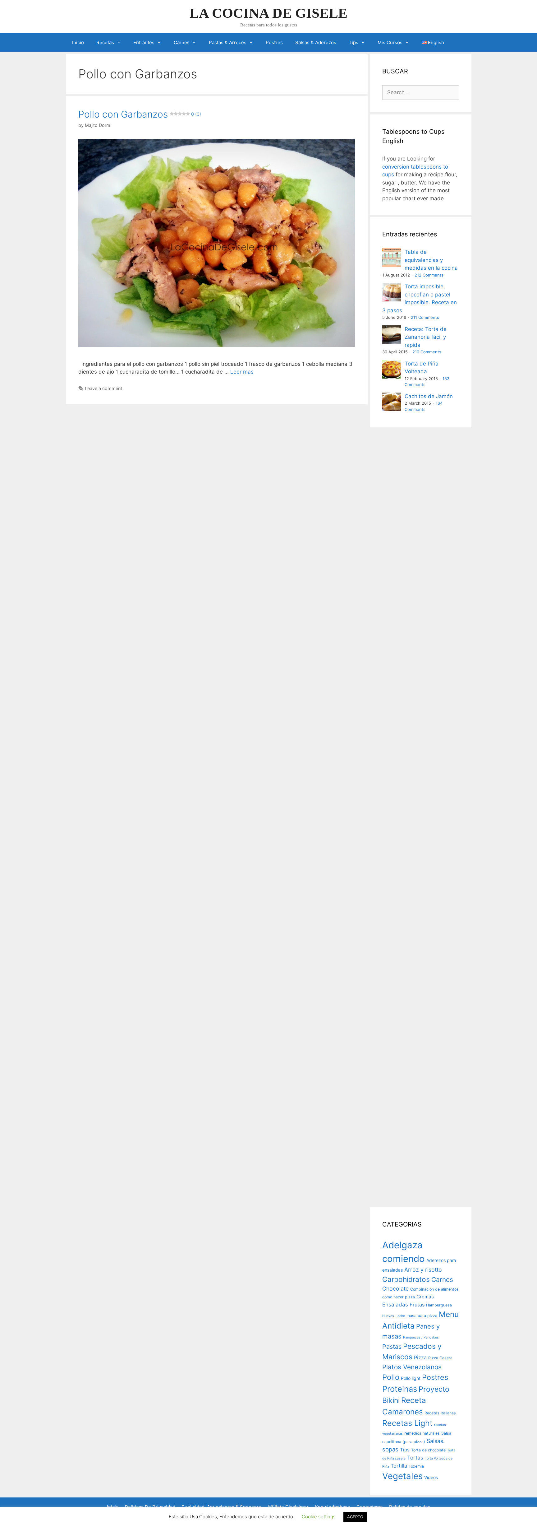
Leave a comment (103, 388)
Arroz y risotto (423, 1269)
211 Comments (425, 317)
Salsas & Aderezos (315, 42)
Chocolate (395, 1288)
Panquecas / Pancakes (421, 1337)
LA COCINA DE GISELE (268, 13)
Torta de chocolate (428, 1450)
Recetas (105, 42)
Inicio (78, 42)
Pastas (392, 1346)
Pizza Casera (440, 1358)
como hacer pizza (398, 1297)
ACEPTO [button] (355, 1516)
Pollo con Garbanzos (139, 114)
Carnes (182, 42)
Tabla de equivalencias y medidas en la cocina (431, 260)
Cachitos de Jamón (429, 396)
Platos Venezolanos (412, 1367)
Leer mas (242, 372)
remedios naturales (422, 1433)
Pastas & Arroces (227, 42)
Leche (400, 1316)
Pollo (390, 1377)
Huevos (388, 1316)
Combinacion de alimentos (434, 1289)
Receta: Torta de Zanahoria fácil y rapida (426, 337)
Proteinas (399, 1389)
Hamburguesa (439, 1305)
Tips (353, 42)
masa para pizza (421, 1315)
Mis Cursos (390, 42)
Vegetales (402, 1476)
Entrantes (143, 42)
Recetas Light (407, 1423)
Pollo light (410, 1378)
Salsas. (436, 1441)
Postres (274, 42)
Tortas (415, 1458)
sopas (390, 1449)
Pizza (420, 1357)
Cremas (425, 1297)
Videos (431, 1477)
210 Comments (426, 351)
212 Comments (429, 274)
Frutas (417, 1304)
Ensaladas (395, 1304)
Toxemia (416, 1466)
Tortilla (399, 1466)
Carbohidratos (406, 1279)
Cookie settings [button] (319, 1517)
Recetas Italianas (440, 1413)
